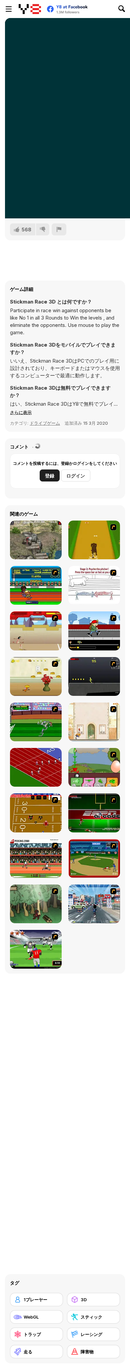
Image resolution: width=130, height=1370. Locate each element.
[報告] (59, 229)
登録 (49, 475)
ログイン (75, 475)
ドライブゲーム (45, 423)
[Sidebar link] (8, 9)
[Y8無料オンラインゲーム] (30, 9)
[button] (21, 412)
